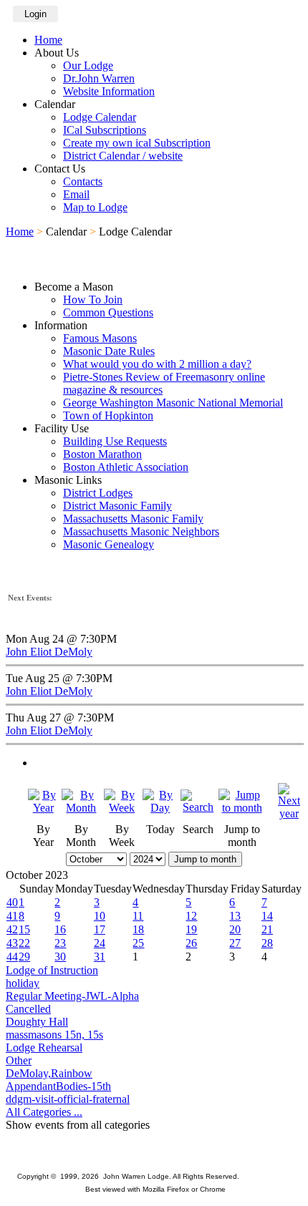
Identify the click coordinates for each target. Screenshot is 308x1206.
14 (267, 916)
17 (99, 929)
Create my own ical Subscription (137, 143)
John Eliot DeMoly (49, 652)
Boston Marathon (102, 454)
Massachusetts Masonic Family (133, 518)
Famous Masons (100, 338)
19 (191, 929)
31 (99, 956)
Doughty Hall (37, 1022)
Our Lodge (88, 65)
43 (12, 943)
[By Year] (43, 808)
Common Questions (108, 312)
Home (48, 40)
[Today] (160, 808)
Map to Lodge (95, 207)
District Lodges (98, 493)
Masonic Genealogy (108, 544)
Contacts (82, 181)
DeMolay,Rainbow (49, 1073)
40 (12, 902)
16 (60, 929)
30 (60, 956)
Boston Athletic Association (125, 467)
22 (24, 943)
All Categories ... (44, 1112)
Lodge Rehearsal (44, 1047)
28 (267, 943)
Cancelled (28, 1009)
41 (12, 916)
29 (24, 956)
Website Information (109, 91)
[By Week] (122, 808)
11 (138, 916)
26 (191, 943)
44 (12, 956)
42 (12, 929)
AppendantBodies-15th (58, 1086)
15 (24, 929)
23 (60, 943)
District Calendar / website (123, 156)
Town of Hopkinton (108, 415)
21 (267, 929)
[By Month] (82, 808)
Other (19, 1060)
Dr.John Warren (99, 78)
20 (235, 929)
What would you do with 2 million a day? (157, 364)
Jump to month (205, 859)
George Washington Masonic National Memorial (173, 403)
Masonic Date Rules (109, 351)
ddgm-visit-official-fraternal (68, 1099)
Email (76, 194)
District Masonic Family (117, 506)
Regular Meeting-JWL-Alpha (72, 996)
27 (235, 943)
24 (99, 943)
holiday (22, 983)
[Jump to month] (241, 808)
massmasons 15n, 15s (54, 1034)
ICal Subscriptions (104, 130)
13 (235, 916)
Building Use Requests (115, 441)
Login (35, 14)
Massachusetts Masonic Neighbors (141, 531)
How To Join (92, 299)
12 (191, 916)
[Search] (198, 807)
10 (99, 916)
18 (138, 929)
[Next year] (289, 813)
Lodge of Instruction (52, 970)
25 (138, 943)
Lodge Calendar (99, 117)
